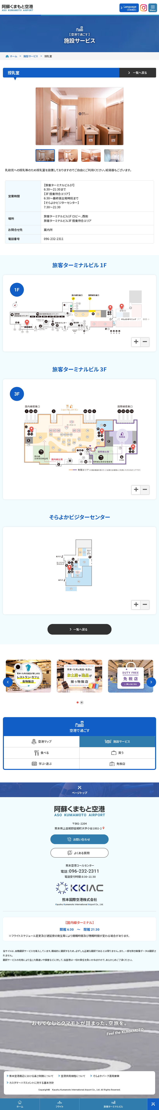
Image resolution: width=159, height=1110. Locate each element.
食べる (45, 753)
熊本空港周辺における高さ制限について (31, 1076)
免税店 (121, 764)
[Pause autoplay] (82, 703)
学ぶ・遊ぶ (45, 764)
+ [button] (136, 342)
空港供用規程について (73, 1076)
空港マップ (45, 741)
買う (121, 753)
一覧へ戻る (140, 73)
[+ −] (79, 308)
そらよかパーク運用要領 (106, 1076)
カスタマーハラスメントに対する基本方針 (31, 1082)
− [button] (145, 342)
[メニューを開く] (152, 7)
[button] (8, 682)
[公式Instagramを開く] (143, 9)
